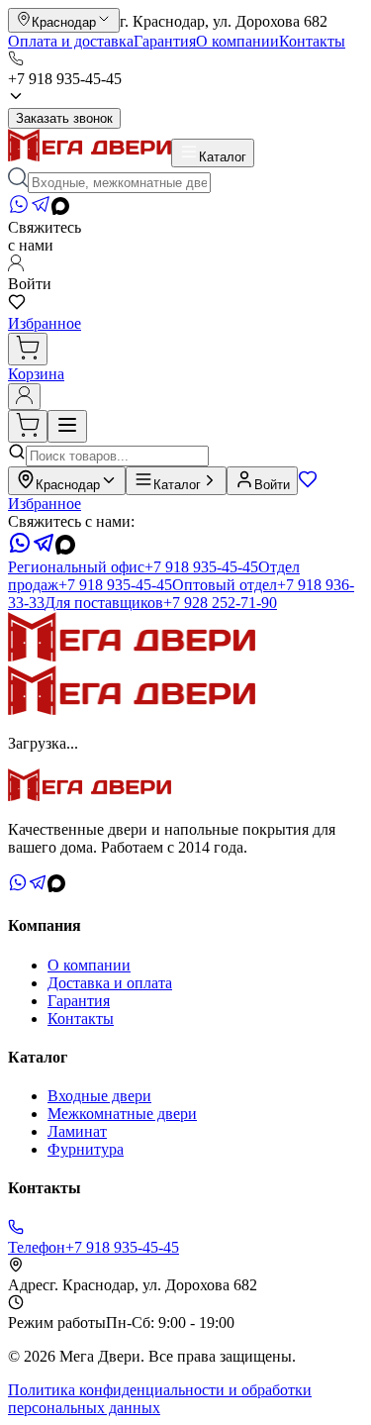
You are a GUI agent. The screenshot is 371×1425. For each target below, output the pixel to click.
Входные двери (99, 1095)
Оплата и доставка (71, 41)
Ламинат (77, 1131)
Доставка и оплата (109, 982)
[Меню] (67, 426)
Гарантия (165, 41)
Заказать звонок (64, 118)
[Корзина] (27, 349)
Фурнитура (85, 1149)
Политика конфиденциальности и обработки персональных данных (160, 1398)
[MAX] (60, 209)
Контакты (312, 41)
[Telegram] (40, 209)
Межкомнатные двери (122, 1113)
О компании (237, 41)
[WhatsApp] (19, 209)
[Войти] (24, 396)
